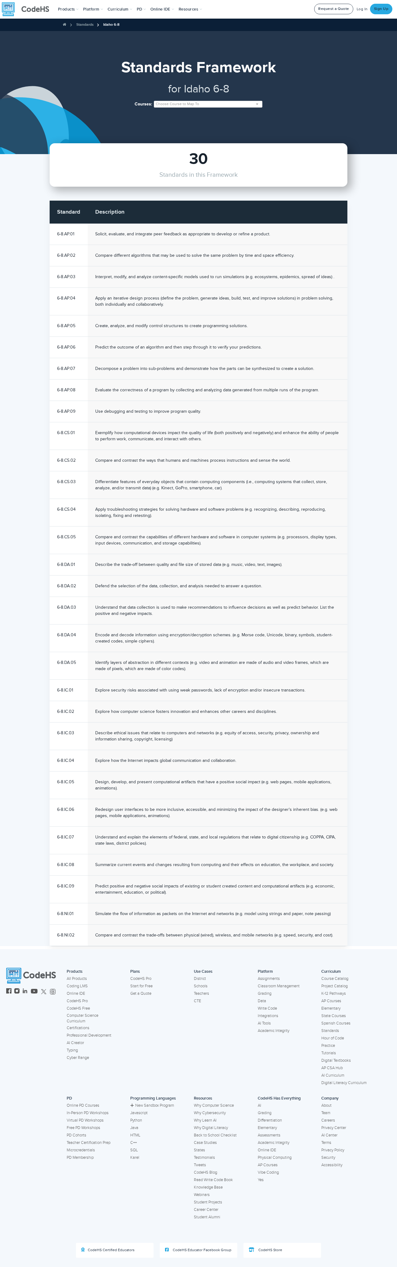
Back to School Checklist (215, 1135)
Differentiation (270, 1120)
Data (262, 1000)
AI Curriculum (332, 1075)
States (199, 1150)
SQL (134, 1150)
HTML (135, 1135)
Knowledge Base (208, 1187)
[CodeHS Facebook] (8, 991)
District (200, 978)
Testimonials (204, 1157)
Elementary (331, 1008)
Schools (200, 986)
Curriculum (331, 971)
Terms (326, 1142)
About (326, 1105)
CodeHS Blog (205, 1172)
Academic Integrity (273, 1030)
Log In (362, 9)
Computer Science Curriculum (82, 1018)
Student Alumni (207, 1217)
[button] (68, 9)
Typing (72, 1050)
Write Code (267, 1008)
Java (134, 1127)
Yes (261, 1179)
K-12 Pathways (333, 993)
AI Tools (264, 1023)
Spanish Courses (335, 1023)
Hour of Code (332, 1038)
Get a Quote (140, 993)
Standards (85, 24)
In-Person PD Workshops (88, 1112)
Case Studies (205, 1142)
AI (259, 1105)
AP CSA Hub (332, 1067)
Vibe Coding (268, 1172)
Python (136, 1120)
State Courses (333, 1015)
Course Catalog (334, 978)
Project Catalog (334, 986)
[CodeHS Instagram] (17, 991)
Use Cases (203, 971)
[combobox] (208, 104)
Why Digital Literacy (211, 1127)
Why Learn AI (205, 1120)
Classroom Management (279, 986)
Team (325, 1112)
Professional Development (89, 1035)
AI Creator (75, 1042)
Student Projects (208, 1202)
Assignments (269, 978)
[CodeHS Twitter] (44, 991)
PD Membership (80, 1157)
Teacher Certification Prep (88, 1142)
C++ (133, 1142)
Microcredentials (81, 1150)
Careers (328, 1120)
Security (328, 1157)
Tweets (200, 1165)
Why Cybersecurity (210, 1112)
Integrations (268, 1015)
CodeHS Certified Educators (111, 1250)
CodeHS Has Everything (279, 1098)
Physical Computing (275, 1157)
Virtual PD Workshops (85, 1120)
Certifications (78, 1027)
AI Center (329, 1135)
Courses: (143, 104)
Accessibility (331, 1165)
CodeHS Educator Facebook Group (201, 1250)
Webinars (202, 1194)
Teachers (201, 993)
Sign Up (381, 9)
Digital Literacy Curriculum (344, 1082)
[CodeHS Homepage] (28, 9)
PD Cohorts (76, 1135)
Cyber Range (78, 1057)
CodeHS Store (269, 1250)
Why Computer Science (214, 1105)
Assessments (269, 1135)
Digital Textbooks (336, 1060)
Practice (328, 1045)
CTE (197, 1000)
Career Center (206, 1209)
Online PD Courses (83, 1105)
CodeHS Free (78, 1008)
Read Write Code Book (213, 1179)
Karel (134, 1157)
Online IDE (76, 993)
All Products (77, 978)
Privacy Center (333, 1127)
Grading (264, 993)
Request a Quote (333, 9)
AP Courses (331, 1000)
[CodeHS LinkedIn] (25, 991)
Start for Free (141, 986)
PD (69, 1098)
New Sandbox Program (154, 1105)
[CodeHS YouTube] (34, 991)
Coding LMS (77, 986)
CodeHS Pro (77, 1000)
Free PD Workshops (83, 1127)
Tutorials (328, 1053)
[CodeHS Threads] (53, 991)
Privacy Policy (332, 1150)
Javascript (139, 1112)
